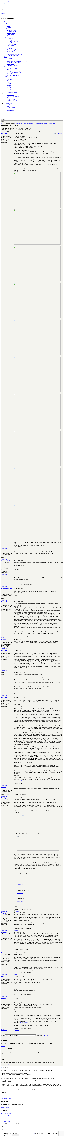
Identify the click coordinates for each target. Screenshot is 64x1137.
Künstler (6, 28)
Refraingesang (10, 34)
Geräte (5, 57)
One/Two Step (10, 79)
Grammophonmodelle (12, 59)
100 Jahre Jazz (10, 95)
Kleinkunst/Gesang (11, 30)
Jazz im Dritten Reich (12, 100)
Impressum (25, 1089)
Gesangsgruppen (11, 33)
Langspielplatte (10, 45)
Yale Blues (9, 86)
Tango (8, 81)
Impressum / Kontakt (6, 1113)
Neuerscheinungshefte (12, 50)
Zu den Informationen (6, 1064)
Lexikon (9, 27)
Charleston (9, 85)
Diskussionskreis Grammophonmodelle (24, 123)
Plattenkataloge (10, 48)
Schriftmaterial (7, 47)
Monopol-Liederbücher (12, 90)
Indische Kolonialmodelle (13, 62)
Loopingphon (10, 64)
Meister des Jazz (11, 99)
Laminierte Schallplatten (13, 41)
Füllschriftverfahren (12, 44)
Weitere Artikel (10, 102)
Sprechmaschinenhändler (13, 52)
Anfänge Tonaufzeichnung (13, 71)
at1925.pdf (19, 876)
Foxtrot (8, 82)
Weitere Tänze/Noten (12, 92)
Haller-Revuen (10, 110)
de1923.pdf (20, 893)
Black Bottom (10, 88)
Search (2, 118)
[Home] (3, 13)
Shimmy (9, 83)
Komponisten (10, 35)
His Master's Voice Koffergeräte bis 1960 (17, 61)
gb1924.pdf (20, 901)
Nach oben (4, 548)
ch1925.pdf (20, 885)
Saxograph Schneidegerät (13, 65)
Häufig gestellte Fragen (6, 1098)
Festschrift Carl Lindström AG (14, 54)
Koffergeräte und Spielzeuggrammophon (45, 123)
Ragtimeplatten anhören (13, 97)
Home (5, 21)
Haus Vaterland (10, 109)
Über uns (3, 1046)
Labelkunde (10, 38)
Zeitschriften (10, 51)
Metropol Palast (11, 107)
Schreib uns (3, 1056)
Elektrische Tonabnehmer (13, 75)
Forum (8, 24)
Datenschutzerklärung (6, 1115)
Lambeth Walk (10, 89)
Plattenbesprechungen (12, 55)
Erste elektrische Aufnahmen (14, 72)
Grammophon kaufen (6, 1121)
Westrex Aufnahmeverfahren (14, 73)
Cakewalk (9, 78)
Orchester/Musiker (11, 31)
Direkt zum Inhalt (5, 1)
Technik (6, 66)
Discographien (10, 40)
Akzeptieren (15, 1135)
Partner (2, 1118)
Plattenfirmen (7, 37)
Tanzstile (6, 76)
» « (26, 1133)
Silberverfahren (10, 43)
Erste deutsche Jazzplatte (13, 96)
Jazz (5, 93)
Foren (5, 23)
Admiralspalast (10, 104)
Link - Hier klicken (18, 780)
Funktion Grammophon (12, 68)
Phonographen (10, 58)
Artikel (8, 26)
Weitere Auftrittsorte (12, 112)
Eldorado (9, 106)
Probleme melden (5, 1107)
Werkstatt (9, 69)
